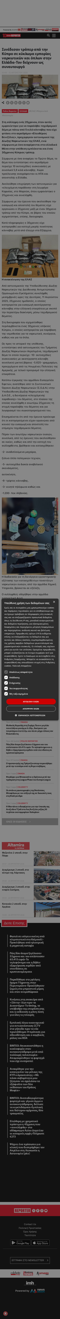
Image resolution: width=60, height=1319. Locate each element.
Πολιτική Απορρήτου (21, 665)
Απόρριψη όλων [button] (31, 708)
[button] (30, 715)
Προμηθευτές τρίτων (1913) (28, 633)
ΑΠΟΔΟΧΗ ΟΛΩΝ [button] (31, 701)
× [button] (54, 602)
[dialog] (30, 659)
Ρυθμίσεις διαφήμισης (14, 659)
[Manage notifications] (5, 1313)
